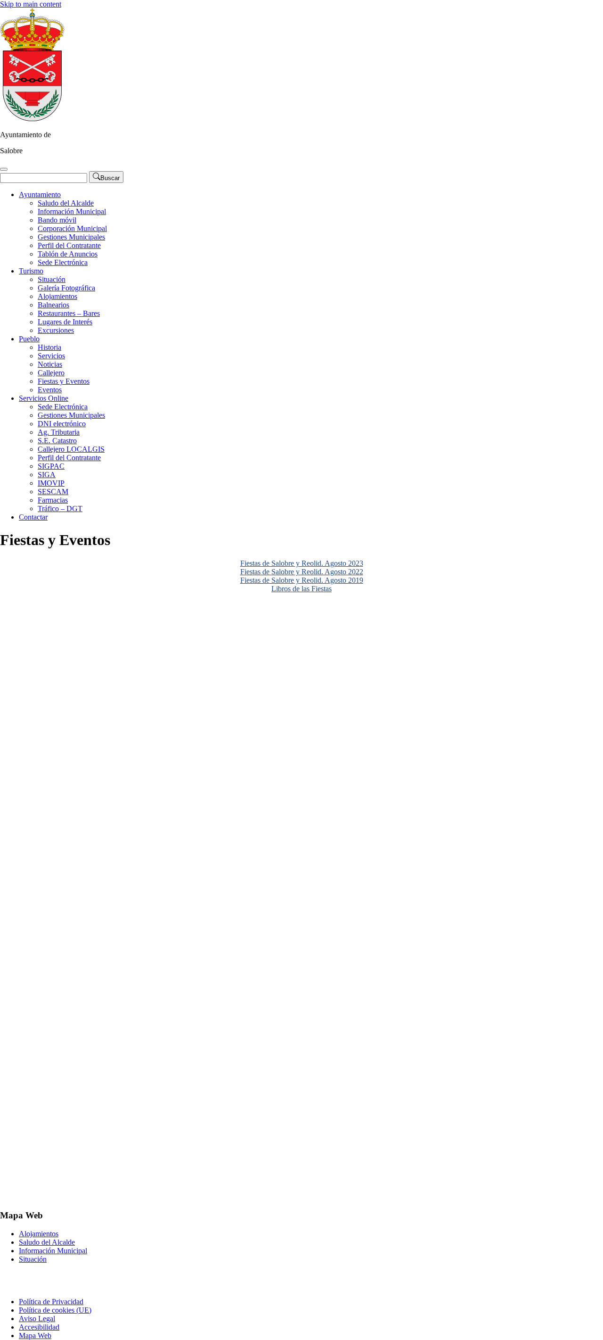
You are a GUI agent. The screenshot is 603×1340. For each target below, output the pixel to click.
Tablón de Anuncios (68, 254)
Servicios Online (43, 398)
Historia (49, 347)
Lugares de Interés (65, 322)
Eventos (50, 390)
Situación (51, 279)
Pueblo (29, 339)
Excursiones (56, 330)
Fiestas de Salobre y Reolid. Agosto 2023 (301, 563)
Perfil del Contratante (69, 245)
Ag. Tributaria (59, 432)
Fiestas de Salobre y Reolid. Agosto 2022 (301, 572)
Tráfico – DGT (60, 509)
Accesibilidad (39, 1327)
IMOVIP (51, 483)
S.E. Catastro (57, 441)
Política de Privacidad (51, 1302)
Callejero (51, 373)
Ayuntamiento (40, 194)
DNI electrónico (62, 424)
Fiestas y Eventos (64, 381)
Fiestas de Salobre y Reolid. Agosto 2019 (301, 580)
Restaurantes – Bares (69, 313)
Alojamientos (57, 296)
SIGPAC (51, 466)
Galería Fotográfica (66, 288)
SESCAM (53, 492)
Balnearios (53, 305)
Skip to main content (30, 4)
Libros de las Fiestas (301, 589)
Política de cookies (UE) (55, 1310)
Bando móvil (57, 220)
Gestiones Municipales (71, 237)
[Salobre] (32, 119)
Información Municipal (72, 211)
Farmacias (53, 500)
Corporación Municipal (72, 228)
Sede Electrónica (63, 262)
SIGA (47, 475)
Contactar (33, 517)
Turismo (31, 271)
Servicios (51, 356)
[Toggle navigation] (4, 169)
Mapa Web (35, 1336)
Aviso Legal (37, 1319)
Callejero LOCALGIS (71, 449)
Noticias (50, 364)
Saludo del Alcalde (66, 203)
